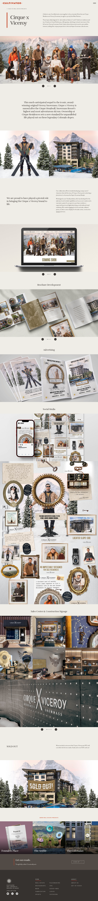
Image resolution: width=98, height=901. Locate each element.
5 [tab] (51, 729)
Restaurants (40, 886)
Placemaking (55, 883)
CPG (51, 886)
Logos (52, 891)
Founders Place (9, 850)
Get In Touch (76, 886)
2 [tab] (49, 86)
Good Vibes (54, 889)
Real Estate (40, 883)
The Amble (40, 850)
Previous (43, 86)
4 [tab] (50, 339)
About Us (75, 883)
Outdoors (54, 894)
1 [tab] (47, 86)
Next (76, 86)
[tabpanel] (49, 60)
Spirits (38, 894)
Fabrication (40, 891)
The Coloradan (75, 850)
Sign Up (76, 862)
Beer (37, 889)
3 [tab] (50, 86)
